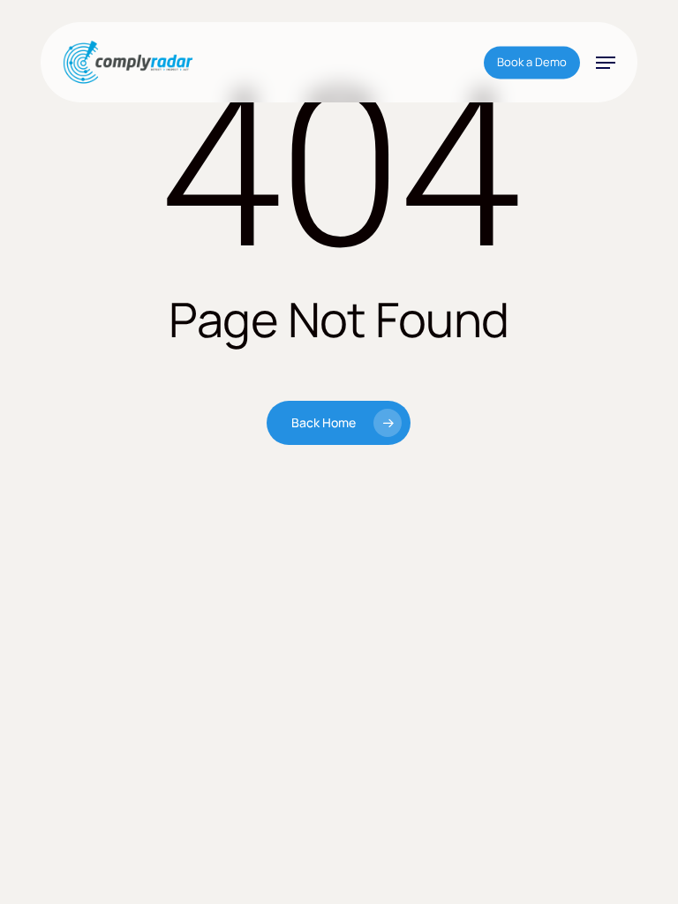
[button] (605, 63)
